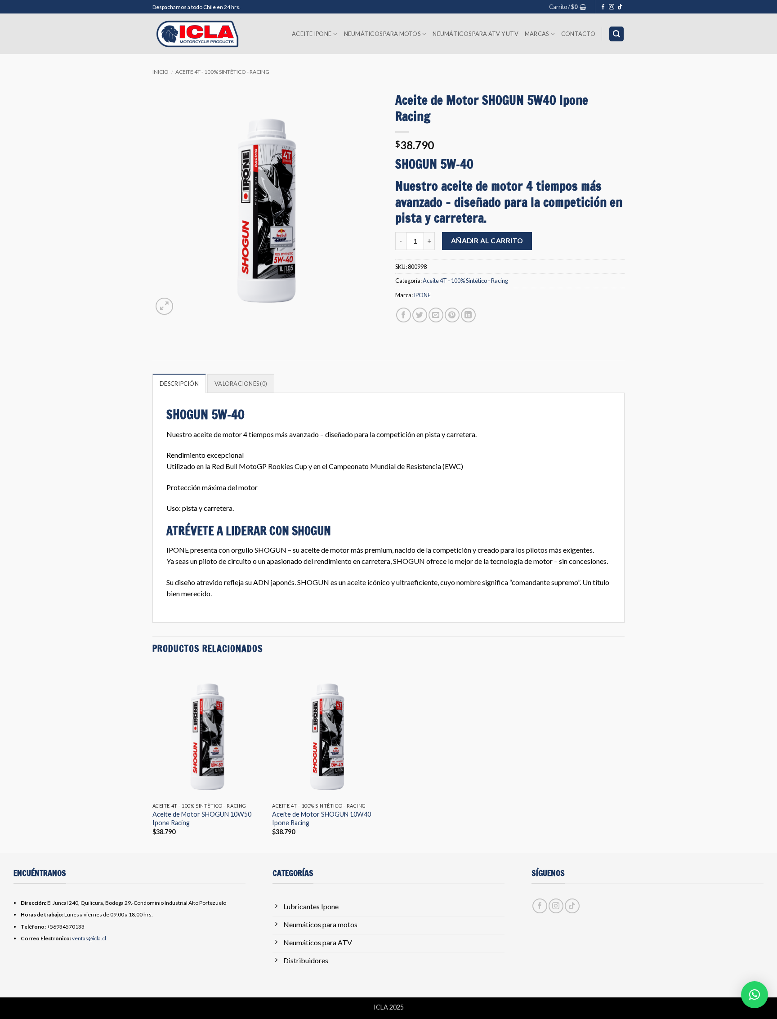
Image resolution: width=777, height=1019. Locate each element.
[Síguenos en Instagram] (611, 7)
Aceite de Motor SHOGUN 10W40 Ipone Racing (321, 818)
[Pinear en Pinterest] (452, 315)
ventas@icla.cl (89, 938)
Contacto (578, 33)
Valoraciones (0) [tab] (240, 383)
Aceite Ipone (311, 33)
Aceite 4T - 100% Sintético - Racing (222, 71)
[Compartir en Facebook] (403, 315)
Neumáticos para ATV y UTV (475, 33)
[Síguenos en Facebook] (603, 7)
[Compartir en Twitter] (419, 315)
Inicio (160, 71)
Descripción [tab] (179, 383)
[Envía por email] (436, 315)
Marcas (537, 33)
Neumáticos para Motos (382, 33)
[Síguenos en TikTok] (620, 7)
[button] (567, 6)
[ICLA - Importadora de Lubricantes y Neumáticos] (197, 33)
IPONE (422, 295)
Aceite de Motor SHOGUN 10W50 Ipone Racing (201, 818)
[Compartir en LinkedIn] (468, 315)
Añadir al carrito (487, 241)
